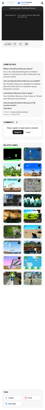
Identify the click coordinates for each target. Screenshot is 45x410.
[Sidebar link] (3, 3)
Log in (28, 132)
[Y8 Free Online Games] (11, 3)
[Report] (20, 44)
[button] (7, 108)
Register (18, 132)
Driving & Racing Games (19, 112)
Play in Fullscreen (22, 35)
